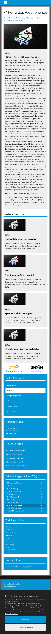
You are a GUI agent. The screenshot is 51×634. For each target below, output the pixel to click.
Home (6, 18)
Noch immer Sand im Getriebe (22, 349)
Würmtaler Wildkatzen (26, 18)
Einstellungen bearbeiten (25, 627)
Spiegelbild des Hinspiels (19, 313)
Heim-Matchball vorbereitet (21, 239)
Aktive (13, 18)
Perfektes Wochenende (14, 20)
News (38, 18)
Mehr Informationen (11, 614)
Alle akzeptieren (25, 619)
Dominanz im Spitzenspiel (19, 275)
